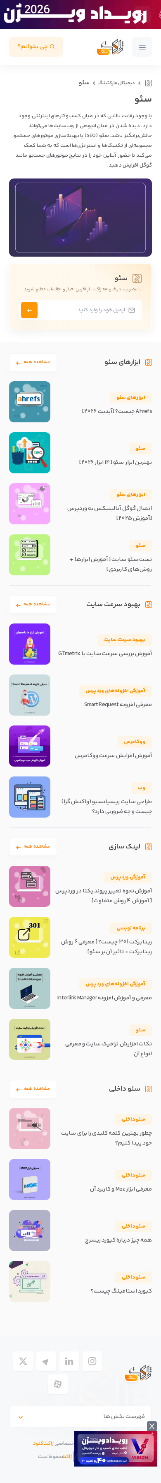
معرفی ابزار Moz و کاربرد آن (121, 1189)
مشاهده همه (37, 362)
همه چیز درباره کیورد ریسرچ (118, 1240)
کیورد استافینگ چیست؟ (121, 1291)
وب (141, 788)
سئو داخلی (133, 1119)
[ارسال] (29, 310)
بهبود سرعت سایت (124, 640)
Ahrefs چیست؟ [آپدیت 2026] (117, 411)
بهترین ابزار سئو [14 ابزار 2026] (115, 462)
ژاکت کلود (43, 1443)
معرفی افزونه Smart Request (118, 704)
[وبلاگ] (148, 83)
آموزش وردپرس (127, 877)
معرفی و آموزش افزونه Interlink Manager (104, 998)
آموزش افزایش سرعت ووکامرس (113, 755)
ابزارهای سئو (130, 398)
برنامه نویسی (130, 928)
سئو (140, 449)
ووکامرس (134, 742)
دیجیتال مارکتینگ (116, 83)
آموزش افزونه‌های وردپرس (115, 691)
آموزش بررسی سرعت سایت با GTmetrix (105, 653)
